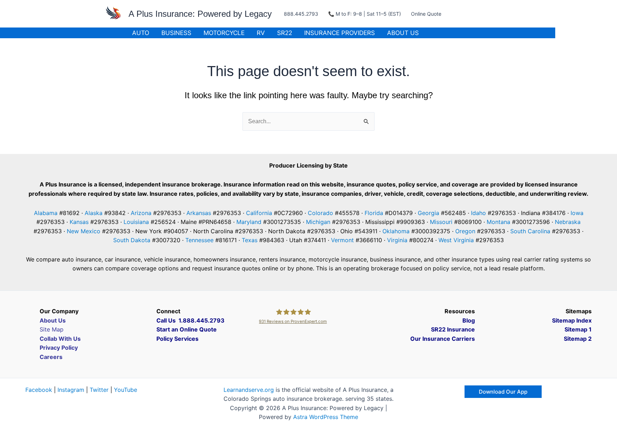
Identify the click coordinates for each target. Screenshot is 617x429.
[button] (503, 391)
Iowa (577, 212)
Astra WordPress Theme (325, 416)
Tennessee (199, 240)
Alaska (93, 212)
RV (261, 32)
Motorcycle (224, 32)
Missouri (441, 221)
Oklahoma (396, 231)
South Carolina (530, 231)
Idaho (478, 212)
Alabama (45, 212)
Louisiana (136, 221)
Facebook (38, 389)
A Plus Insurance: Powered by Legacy (200, 14)
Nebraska (568, 221)
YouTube (125, 389)
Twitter (99, 389)
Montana (498, 221)
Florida (374, 212)
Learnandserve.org (249, 389)
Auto (140, 32)
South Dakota (131, 240)
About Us (403, 32)
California (259, 212)
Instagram (70, 389)
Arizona (141, 212)
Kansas (79, 221)
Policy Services (177, 338)
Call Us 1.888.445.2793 (190, 320)
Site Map (52, 329)
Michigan (318, 221)
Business (176, 32)
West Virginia (456, 240)
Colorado (320, 212)
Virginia (397, 240)
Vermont (342, 240)
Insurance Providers (339, 32)
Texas (249, 240)
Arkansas (198, 212)
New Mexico (83, 231)
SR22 (284, 32)
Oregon (465, 231)
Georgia (428, 212)
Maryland (248, 221)
